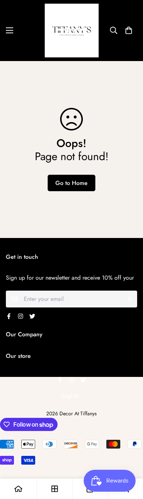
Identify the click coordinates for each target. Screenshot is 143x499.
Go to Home (71, 183)
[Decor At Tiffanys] (72, 30)
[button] (128, 30)
